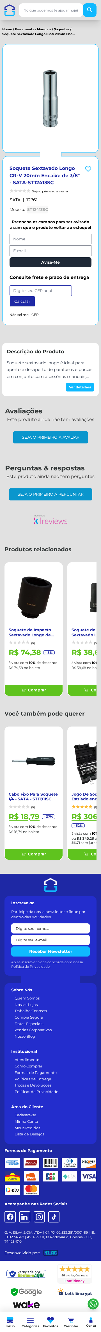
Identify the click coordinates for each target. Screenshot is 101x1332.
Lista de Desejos (29, 1134)
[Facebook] (10, 1216)
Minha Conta (26, 1121)
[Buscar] (90, 10)
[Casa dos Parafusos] (9, 10)
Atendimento (27, 1059)
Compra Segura (29, 1017)
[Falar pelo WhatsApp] (93, 1304)
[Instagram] (39, 1216)
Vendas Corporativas (33, 1030)
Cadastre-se (25, 1115)
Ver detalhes (80, 387)
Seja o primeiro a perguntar (51, 494)
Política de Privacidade (30, 966)
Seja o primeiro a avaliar (50, 437)
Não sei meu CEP (24, 315)
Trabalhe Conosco (31, 1010)
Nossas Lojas (26, 1004)
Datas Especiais (29, 1023)
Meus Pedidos (27, 1128)
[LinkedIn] (24, 1216)
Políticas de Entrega (33, 1079)
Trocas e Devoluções (33, 1085)
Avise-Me (50, 262)
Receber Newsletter (50, 951)
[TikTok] (53, 1216)
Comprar (37, 690)
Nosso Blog (25, 1036)
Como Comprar (28, 1066)
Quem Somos (27, 998)
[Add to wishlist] (88, 169)
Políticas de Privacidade (36, 1091)
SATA (15, 199)
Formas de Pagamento (36, 1072)
